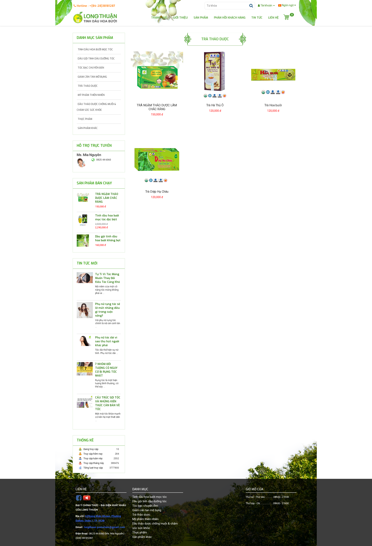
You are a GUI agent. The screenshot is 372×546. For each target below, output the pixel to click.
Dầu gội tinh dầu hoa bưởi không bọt (108, 238)
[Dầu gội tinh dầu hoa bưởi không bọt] (83, 240)
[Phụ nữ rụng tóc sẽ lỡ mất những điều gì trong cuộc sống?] (85, 310)
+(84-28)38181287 (102, 6)
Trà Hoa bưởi (273, 105)
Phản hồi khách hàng (229, 17)
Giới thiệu (180, 17)
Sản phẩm (201, 17)
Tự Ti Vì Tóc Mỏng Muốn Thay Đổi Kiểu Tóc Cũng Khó (107, 278)
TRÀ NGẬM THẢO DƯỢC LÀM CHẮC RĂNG (106, 198)
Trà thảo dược (88, 86)
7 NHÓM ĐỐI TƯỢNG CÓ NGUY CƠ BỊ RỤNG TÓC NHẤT (106, 370)
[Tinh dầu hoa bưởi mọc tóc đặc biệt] (83, 219)
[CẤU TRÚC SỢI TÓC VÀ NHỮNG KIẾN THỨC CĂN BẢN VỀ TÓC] (85, 402)
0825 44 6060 (103, 159)
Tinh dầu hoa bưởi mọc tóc (95, 49)
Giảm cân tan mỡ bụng (92, 76)
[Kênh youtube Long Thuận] (87, 497)
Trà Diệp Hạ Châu (156, 191)
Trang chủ (159, 17)
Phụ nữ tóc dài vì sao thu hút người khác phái (107, 341)
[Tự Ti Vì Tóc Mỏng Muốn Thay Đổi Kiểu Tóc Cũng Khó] (85, 277)
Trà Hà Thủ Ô (215, 105)
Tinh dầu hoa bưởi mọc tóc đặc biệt (107, 217)
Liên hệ (273, 17)
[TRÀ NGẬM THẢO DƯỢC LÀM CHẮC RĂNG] (83, 198)
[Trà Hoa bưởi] (273, 73)
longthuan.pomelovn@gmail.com (104, 527)
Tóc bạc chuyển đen (91, 67)
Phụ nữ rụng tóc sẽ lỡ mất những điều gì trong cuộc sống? (107, 310)
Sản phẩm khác (88, 128)
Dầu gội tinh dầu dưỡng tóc (96, 58)
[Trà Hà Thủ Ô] (215, 73)
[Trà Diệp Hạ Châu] (157, 159)
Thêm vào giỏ (159, 122)
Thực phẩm (85, 119)
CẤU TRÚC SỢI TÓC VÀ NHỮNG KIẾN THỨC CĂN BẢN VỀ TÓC (107, 403)
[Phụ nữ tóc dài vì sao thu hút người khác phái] (85, 340)
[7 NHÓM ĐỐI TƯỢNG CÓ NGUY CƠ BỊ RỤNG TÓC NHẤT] (85, 368)
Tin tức (256, 17)
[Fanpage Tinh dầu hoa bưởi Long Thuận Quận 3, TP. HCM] (79, 497)
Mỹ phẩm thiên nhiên (91, 95)
